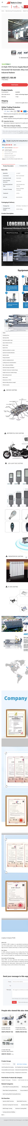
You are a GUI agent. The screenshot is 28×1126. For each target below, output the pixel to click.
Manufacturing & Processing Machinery (13, 10)
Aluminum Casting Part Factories (10, 1104)
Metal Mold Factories (22, 1101)
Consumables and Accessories (8, 1070)
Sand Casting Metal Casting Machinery (12, 1094)
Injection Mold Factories (8, 1101)
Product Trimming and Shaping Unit (8, 1072)
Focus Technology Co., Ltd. (18, 1120)
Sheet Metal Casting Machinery (10, 1090)
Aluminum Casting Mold (20, 1108)
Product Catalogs (22, 1064)
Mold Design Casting (7, 1108)
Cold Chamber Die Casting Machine (9, 1067)
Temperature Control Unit (21, 1072)
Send (14, 1002)
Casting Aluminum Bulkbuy (9, 1112)
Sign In (3, 159)
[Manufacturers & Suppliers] (14, 2)
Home (2, 10)
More (2, 1114)
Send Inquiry (14, 84)
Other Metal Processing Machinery (11, 1086)
